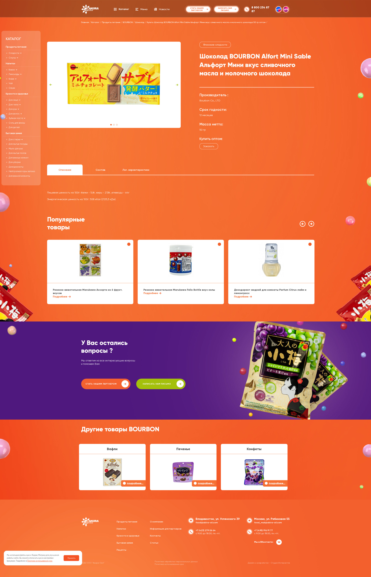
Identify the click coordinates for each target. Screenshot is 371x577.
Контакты (155, 535)
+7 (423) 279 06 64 (206, 530)
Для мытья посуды (18, 144)
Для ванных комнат (19, 157)
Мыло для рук (16, 148)
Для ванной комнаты (19, 176)
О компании (156, 521)
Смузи (12, 88)
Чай (11, 83)
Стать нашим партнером (101, 384)
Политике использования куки (39, 561)
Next (177, 85)
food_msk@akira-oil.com (268, 522)
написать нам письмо (157, 384)
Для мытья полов (17, 153)
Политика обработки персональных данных (176, 561)
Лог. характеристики (135, 169)
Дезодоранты (16, 167)
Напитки (121, 528)
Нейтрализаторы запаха (22, 171)
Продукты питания (127, 521)
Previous (51, 85)
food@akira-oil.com (207, 522)
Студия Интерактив (280, 563)
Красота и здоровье (128, 535)
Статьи (154, 542)
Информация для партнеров (165, 528)
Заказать (208, 146)
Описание (65, 169)
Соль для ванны (17, 123)
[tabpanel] (113, 85)
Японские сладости (215, 44)
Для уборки (15, 162)
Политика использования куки (169, 564)
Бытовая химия (125, 542)
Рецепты (121, 549)
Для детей (14, 127)
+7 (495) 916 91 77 (263, 530)
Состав (100, 169)
